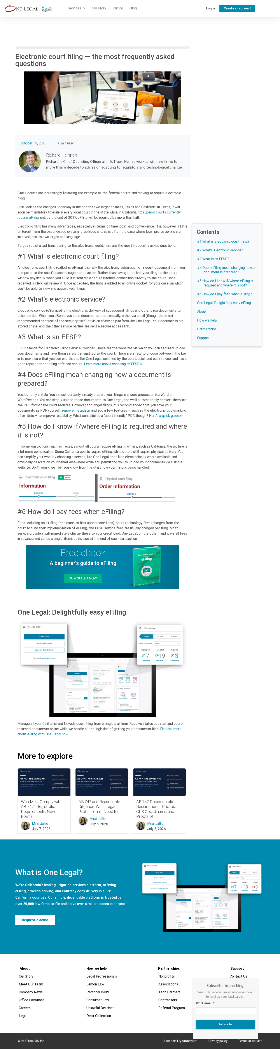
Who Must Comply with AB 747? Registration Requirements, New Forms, (41, 808)
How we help (207, 320)
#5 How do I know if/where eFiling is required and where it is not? (225, 283)
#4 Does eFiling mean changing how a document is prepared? (226, 270)
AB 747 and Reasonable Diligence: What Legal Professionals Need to (99, 806)
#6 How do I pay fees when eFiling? (224, 294)
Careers (25, 1008)
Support (203, 338)
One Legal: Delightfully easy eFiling (224, 303)
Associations (168, 984)
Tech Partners (170, 992)
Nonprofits (167, 976)
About (201, 311)
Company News (31, 992)
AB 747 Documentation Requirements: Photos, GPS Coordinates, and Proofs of (156, 808)
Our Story (26, 976)
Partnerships (207, 329)
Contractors (168, 1000)
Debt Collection (98, 1016)
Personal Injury (97, 992)
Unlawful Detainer (100, 1008)
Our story (99, 8)
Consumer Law (97, 1000)
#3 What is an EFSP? (213, 259)
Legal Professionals (101, 976)
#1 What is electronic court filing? (223, 241)
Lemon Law (95, 984)
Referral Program (172, 1008)
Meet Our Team (31, 984)
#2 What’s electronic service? (220, 250)
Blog (133, 8)
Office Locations (32, 1000)
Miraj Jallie (40, 823)
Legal (23, 1016)
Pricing (118, 8)
